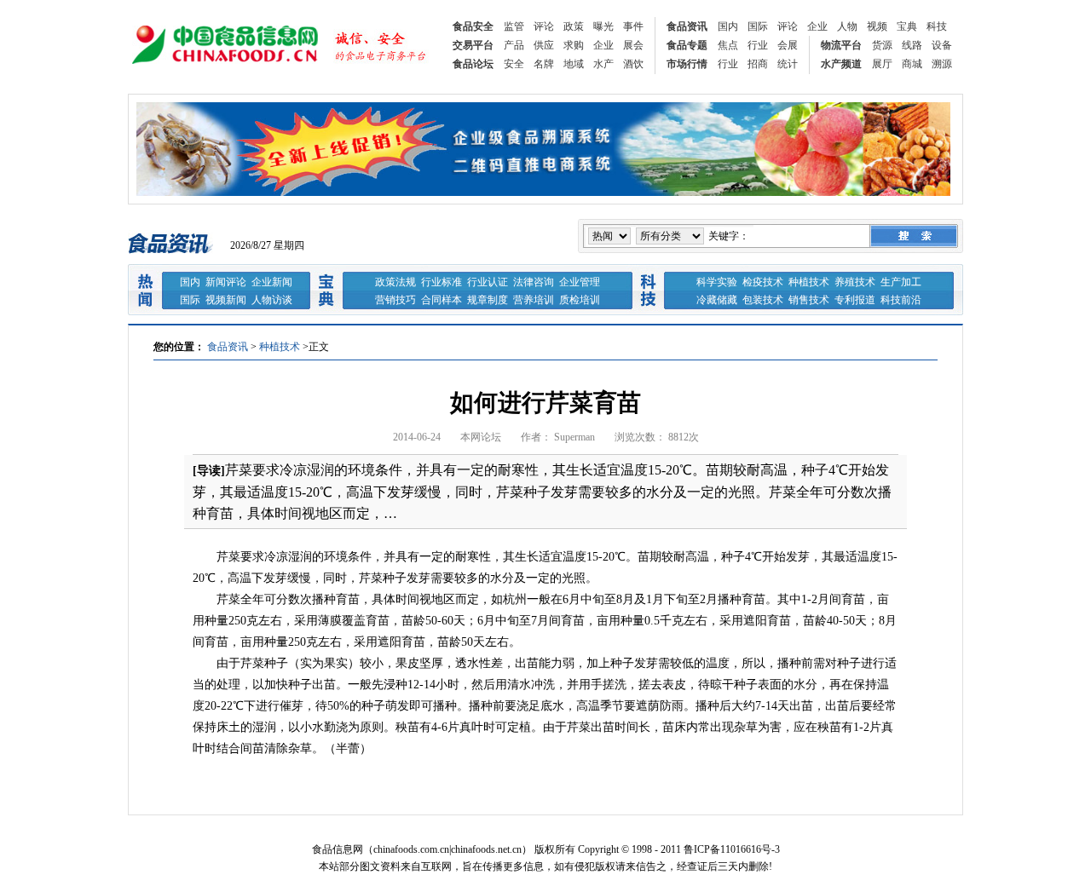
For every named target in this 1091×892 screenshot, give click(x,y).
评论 (544, 26)
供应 (544, 45)
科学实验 (716, 282)
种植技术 (808, 282)
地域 (573, 64)
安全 (514, 64)
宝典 (907, 26)
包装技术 (762, 300)
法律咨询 (533, 282)
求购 (573, 45)
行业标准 (441, 282)
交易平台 (473, 45)
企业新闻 (271, 282)
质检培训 (579, 300)
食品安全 (473, 26)
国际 (758, 26)
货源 (882, 45)
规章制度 (487, 300)
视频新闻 (225, 300)
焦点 (728, 45)
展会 (633, 45)
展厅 (882, 64)
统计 (787, 64)
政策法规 (395, 282)
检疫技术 (762, 282)
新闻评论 (225, 282)
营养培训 (533, 300)
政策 (573, 26)
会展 (787, 45)
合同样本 (441, 300)
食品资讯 (687, 26)
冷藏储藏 (716, 300)
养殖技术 (854, 282)
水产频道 (841, 64)
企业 (817, 26)
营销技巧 (395, 300)
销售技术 (808, 300)
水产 (603, 64)
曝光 (603, 26)
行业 (758, 45)
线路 (912, 45)
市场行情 (687, 64)
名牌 (544, 64)
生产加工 (900, 282)
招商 (758, 64)
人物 (847, 26)
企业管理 (579, 282)
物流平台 (841, 45)
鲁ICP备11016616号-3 (732, 849)
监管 (514, 26)
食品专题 (687, 45)
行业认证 (487, 282)
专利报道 (854, 300)
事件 (633, 26)
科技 (936, 26)
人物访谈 (271, 300)
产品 (514, 45)
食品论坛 (473, 64)
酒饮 (633, 64)
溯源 (942, 64)
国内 (728, 26)
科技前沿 (900, 300)
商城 (912, 64)
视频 (877, 26)
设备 (942, 45)
